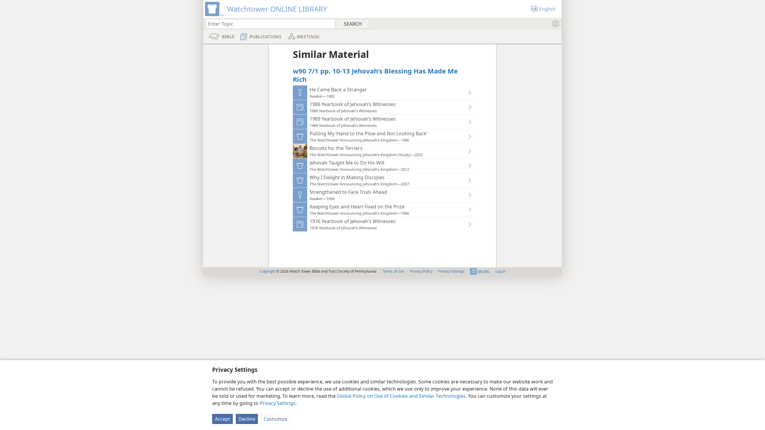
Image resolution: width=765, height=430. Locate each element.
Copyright (267, 271)
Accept (222, 419)
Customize (275, 419)
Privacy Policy (421, 271)
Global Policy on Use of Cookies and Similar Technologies (401, 396)
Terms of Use (393, 271)
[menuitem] (555, 23)
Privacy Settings (278, 403)
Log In (500, 271)
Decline (246, 419)
